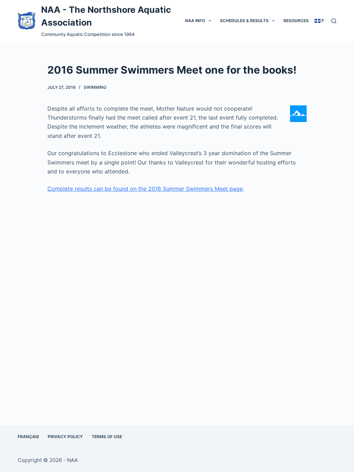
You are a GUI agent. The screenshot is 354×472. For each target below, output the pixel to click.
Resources (296, 20)
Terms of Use (107, 436)
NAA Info (195, 20)
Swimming (95, 87)
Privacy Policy (65, 436)
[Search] (333, 20)
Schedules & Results (244, 20)
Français (28, 436)
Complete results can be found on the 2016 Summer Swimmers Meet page (145, 188)
